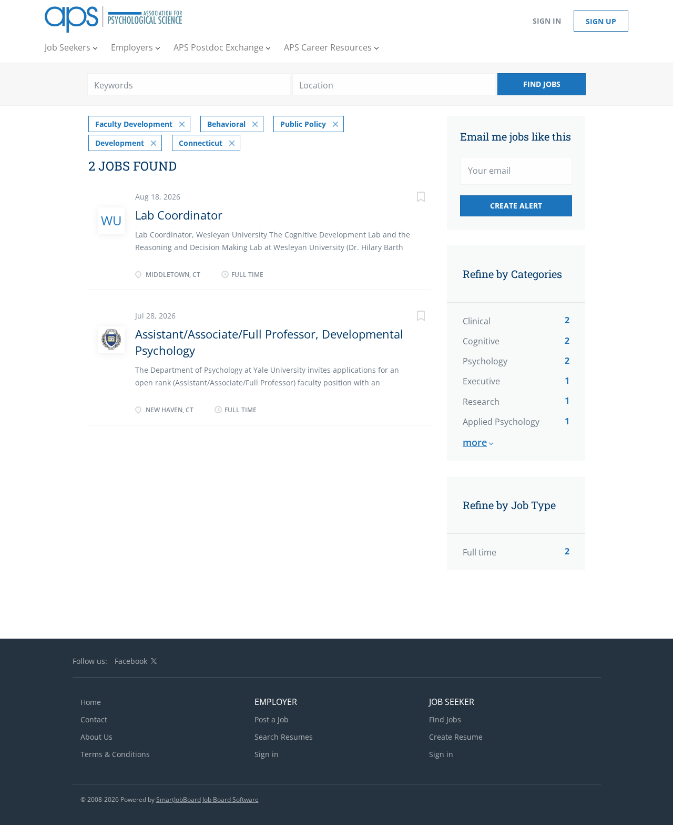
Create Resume (456, 737)
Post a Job (271, 719)
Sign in (547, 21)
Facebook (131, 661)
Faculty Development (133, 124)
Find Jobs (541, 84)
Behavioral (226, 124)
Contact (93, 719)
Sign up (601, 21)
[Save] (410, 198)
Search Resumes (283, 737)
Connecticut (200, 143)
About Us (96, 737)
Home (90, 702)
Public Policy (303, 124)
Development (119, 143)
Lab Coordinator (178, 215)
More (475, 442)
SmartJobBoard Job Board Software (207, 799)
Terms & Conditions (115, 754)
